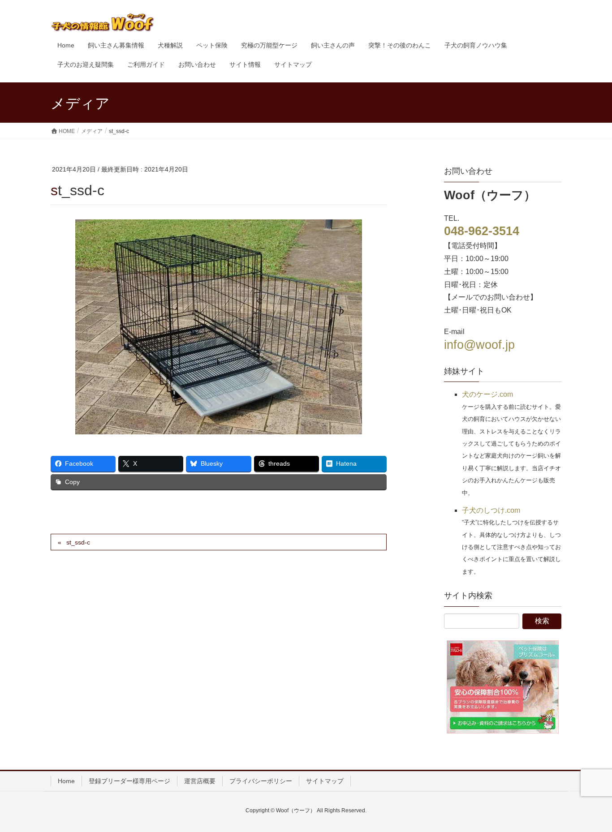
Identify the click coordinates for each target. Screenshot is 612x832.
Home (66, 781)
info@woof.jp (479, 345)
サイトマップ (325, 781)
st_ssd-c (78, 542)
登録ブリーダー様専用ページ (129, 781)
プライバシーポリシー (260, 781)
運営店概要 (199, 781)
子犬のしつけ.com (491, 510)
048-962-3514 (481, 231)
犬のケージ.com (487, 394)
